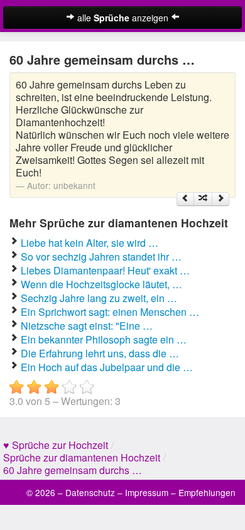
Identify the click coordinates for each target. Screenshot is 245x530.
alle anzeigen (123, 17)
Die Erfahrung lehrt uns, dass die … (100, 353)
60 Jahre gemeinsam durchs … (72, 470)
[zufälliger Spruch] (202, 199)
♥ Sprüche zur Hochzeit (55, 445)
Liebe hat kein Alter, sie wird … (89, 242)
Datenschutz (90, 492)
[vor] (220, 199)
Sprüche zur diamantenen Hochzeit (81, 457)
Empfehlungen (207, 492)
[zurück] (185, 199)
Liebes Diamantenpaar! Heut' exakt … (105, 270)
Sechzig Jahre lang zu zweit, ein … (99, 298)
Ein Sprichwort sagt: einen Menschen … (110, 312)
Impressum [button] (146, 492)
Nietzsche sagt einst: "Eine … (87, 325)
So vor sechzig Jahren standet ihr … (101, 256)
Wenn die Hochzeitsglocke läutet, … (101, 284)
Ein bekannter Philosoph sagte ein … (104, 339)
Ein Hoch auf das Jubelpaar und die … (107, 367)
